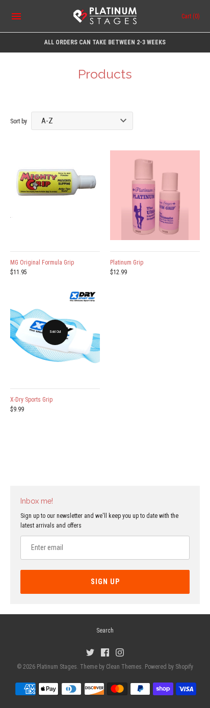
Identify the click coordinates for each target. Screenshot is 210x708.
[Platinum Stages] (105, 16)
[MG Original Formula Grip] (55, 195)
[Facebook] (105, 652)
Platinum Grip (126, 262)
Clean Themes (124, 666)
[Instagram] (120, 652)
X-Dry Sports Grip (31, 399)
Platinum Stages (57, 666)
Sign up (105, 582)
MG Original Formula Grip (42, 262)
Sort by (18, 121)
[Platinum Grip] (155, 195)
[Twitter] (90, 652)
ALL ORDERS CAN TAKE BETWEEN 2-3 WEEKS (105, 42)
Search (105, 630)
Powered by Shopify (169, 666)
